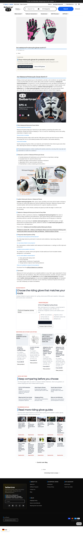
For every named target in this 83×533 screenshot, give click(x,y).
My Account (67, 484)
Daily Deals (16, 4)
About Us (32, 484)
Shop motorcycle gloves (25, 66)
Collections (50, 484)
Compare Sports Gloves (45, 326)
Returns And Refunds (35, 503)
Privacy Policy (50, 487)
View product (20, 364)
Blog (31, 492)
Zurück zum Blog (42, 462)
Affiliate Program (34, 487)
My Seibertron (70, 4)
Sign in (6, 4)
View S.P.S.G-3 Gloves (45, 322)
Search (66, 9)
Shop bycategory (18, 9)
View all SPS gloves (39, 66)
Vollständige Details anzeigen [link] (51, 473)
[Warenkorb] (79, 4)
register (11, 4)
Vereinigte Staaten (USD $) (10, 520)
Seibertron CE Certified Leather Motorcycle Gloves (37, 227)
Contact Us (32, 489)
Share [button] (19, 53)
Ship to (50, 4)
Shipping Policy (33, 500)
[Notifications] (76, 4)
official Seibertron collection (35, 267)
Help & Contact (23, 4)
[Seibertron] (8, 8)
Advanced (77, 8)
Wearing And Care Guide (36, 505)
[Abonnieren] (23, 501)
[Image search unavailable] (38, 9)
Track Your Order (68, 487)
